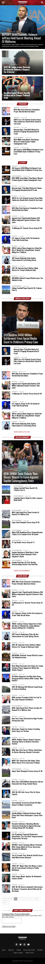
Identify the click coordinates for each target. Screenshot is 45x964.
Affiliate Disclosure (29, 950)
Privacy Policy (29, 953)
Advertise (11, 950)
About (4, 950)
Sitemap (18, 950)
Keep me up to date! (9, 926)
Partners (40, 950)
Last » (5, 902)
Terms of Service (18, 953)
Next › (37, 899)
